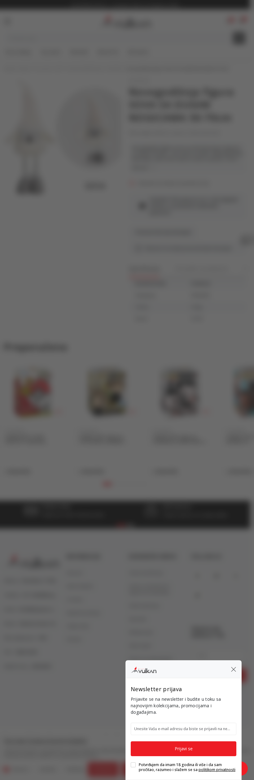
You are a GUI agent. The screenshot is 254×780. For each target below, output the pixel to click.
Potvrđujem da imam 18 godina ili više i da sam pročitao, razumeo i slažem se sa (187, 767)
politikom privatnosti (217, 769)
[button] (233, 669)
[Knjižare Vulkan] (143, 668)
